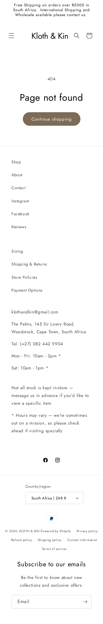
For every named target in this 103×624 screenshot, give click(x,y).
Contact (18, 188)
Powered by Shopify (56, 531)
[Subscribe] (85, 602)
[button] (11, 35)
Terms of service (54, 549)
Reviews (18, 227)
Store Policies (24, 277)
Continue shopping (51, 119)
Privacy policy (87, 531)
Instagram (20, 201)
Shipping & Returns (29, 264)
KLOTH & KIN (29, 531)
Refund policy (21, 540)
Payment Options (27, 290)
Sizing (17, 251)
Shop (16, 162)
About (16, 175)
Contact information (82, 540)
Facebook (20, 214)
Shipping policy (50, 540)
